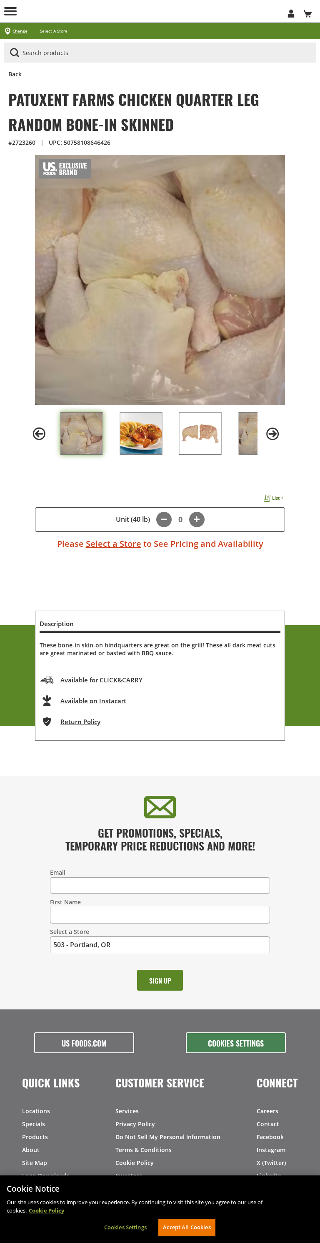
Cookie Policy (134, 1163)
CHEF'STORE (160, 11)
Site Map (34, 1163)
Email (57, 872)
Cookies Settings (236, 1043)
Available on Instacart (93, 701)
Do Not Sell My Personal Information (167, 1137)
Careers (267, 1111)
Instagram (271, 1150)
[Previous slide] (39, 433)
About (31, 1150)
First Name (65, 902)
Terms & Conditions (143, 1150)
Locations (36, 1111)
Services (127, 1111)
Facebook (270, 1137)
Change (20, 31)
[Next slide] (272, 433)
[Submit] (15, 53)
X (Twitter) (271, 1163)
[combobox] (160, 53)
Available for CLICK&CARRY (101, 680)
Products (35, 1137)
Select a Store (113, 543)
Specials (33, 1124)
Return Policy (80, 721)
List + (277, 498)
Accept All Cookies (186, 1227)
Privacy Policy (135, 1124)
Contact (268, 1124)
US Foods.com (84, 1043)
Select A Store (54, 31)
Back (15, 74)
